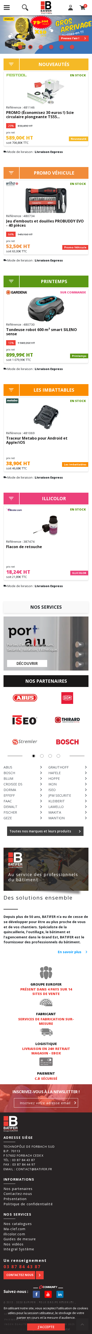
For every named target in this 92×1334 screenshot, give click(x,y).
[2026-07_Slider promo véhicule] (46, 34)
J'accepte (46, 1327)
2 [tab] (30, 47)
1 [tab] (20, 47)
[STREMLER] (25, 742)
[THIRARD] (67, 720)
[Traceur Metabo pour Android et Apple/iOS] (46, 417)
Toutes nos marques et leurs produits (40, 831)
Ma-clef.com (14, 1229)
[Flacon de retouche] (46, 526)
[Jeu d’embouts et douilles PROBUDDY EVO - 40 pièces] (46, 200)
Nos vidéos (14, 1244)
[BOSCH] (67, 742)
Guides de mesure (20, 1239)
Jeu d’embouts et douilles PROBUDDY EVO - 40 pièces (45, 223)
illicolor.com (14, 1234)
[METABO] (16, 400)
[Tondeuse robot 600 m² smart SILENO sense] (46, 309)
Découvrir (27, 663)
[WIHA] (16, 183)
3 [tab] (41, 47)
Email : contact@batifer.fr (28, 1169)
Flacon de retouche (24, 547)
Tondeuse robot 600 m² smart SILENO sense (41, 332)
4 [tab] (51, 47)
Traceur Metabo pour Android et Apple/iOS (36, 440)
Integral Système (19, 1249)
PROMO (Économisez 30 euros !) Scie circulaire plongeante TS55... (40, 114)
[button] (33, 756)
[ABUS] (25, 698)
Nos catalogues (18, 1223)
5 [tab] (61, 47)
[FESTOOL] (16, 75)
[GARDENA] (16, 292)
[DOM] (67, 698)
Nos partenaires (18, 1188)
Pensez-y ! (71, 38)
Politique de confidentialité (28, 1204)
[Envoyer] (75, 1103)
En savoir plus (69, 952)
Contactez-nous (18, 1193)
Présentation (15, 1199)
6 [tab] (72, 47)
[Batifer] (46, 7)
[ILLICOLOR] (16, 509)
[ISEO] (25, 720)
